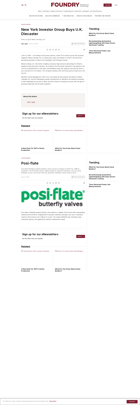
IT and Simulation (68, 15)
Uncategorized (25, 24)
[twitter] (53, 49)
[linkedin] (50, 49)
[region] (70, 401)
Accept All (132, 401)
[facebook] (47, 49)
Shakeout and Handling (84, 15)
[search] (25, 5)
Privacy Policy (52, 401)
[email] (59, 49)
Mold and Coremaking (52, 15)
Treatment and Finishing (103, 15)
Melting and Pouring (36, 15)
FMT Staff (24, 44)
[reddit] (56, 49)
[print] (84, 49)
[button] (22, 5)
